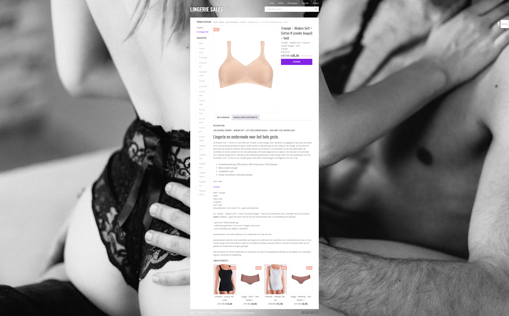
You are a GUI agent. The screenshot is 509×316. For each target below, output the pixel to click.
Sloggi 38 (203, 86)
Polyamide (203, 58)
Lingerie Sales (206, 9)
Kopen (296, 62)
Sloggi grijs (202, 102)
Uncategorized (232, 22)
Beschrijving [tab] (223, 117)
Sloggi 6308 (202, 93)
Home (272, 3)
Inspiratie (305, 3)
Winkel (280, 3)
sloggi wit (202, 130)
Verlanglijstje (292, 3)
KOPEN (216, 187)
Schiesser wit (203, 65)
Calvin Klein (201, 50)
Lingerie (200, 28)
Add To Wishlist (306, 56)
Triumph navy (202, 166)
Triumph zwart (202, 193)
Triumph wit (202, 184)
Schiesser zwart (203, 74)
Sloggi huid (202, 111)
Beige (201, 43)
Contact (316, 3)
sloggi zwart (202, 139)
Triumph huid (202, 157)
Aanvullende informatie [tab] (245, 117)
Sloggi (202, 81)
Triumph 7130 (202, 148)
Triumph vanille (202, 175)
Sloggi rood (202, 120)
